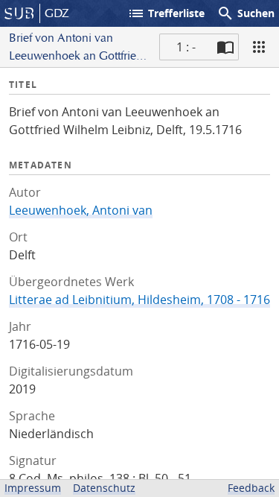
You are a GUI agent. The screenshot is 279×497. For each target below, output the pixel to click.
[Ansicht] (259, 47)
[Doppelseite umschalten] (225, 47)
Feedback (251, 488)
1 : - (186, 47)
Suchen (246, 13)
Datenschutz (104, 488)
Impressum (32, 488)
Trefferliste (166, 13)
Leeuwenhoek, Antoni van (81, 210)
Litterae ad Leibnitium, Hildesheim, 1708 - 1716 (139, 299)
